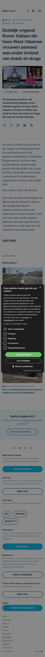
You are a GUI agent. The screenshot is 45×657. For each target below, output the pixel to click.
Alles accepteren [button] (23, 354)
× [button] (40, 287)
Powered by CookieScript (32, 370)
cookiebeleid (8, 320)
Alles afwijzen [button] (23, 361)
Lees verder (19, 320)
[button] (22, 324)
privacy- (26, 317)
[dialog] (22, 328)
